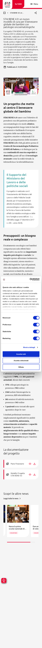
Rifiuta (21, 367)
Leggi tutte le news (10, 498)
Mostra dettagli (29, 347)
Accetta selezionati (21, 360)
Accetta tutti (21, 354)
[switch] (36, 324)
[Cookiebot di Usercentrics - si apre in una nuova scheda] (29, 279)
